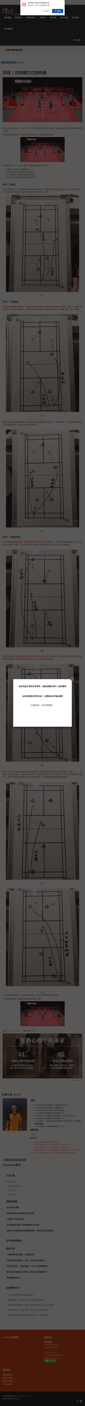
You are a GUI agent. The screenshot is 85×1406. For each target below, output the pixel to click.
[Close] (72, 679)
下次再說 (45, 11)
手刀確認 (57, 11)
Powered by (57, 14)
